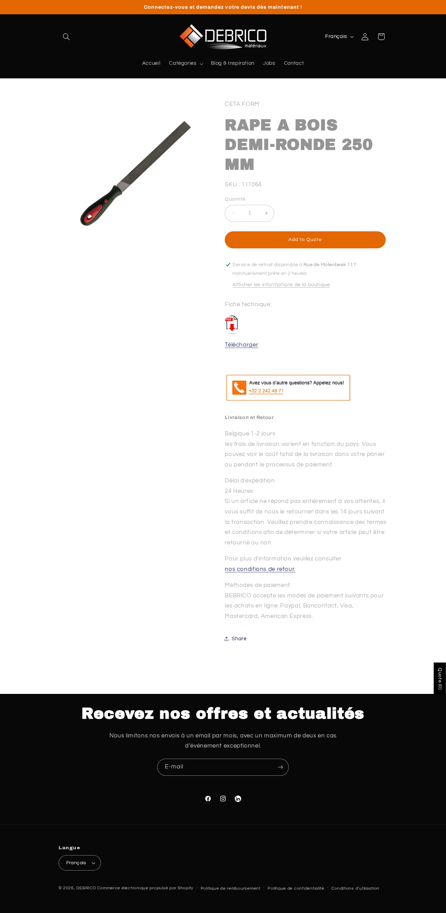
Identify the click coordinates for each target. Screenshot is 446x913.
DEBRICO (86, 888)
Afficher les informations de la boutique (281, 284)
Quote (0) (440, 679)
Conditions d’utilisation (355, 888)
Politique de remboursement (231, 888)
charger (247, 344)
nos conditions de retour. (260, 569)
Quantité (235, 198)
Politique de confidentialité (296, 888)
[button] (67, 37)
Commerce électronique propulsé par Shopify (145, 888)
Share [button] (239, 638)
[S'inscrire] (280, 767)
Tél (228, 344)
